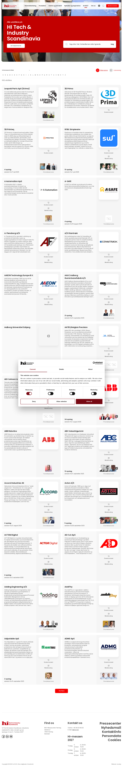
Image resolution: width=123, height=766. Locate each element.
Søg (112, 44)
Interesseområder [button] (8, 70)
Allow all (89, 401)
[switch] (50, 393)
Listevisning (117, 70)
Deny (34, 401)
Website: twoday (116, 764)
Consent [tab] (33, 369)
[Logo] (12, 6)
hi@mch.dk (75, 730)
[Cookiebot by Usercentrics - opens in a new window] (94, 363)
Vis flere (61, 691)
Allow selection (61, 401)
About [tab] (90, 369)
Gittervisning (104, 70)
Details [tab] (61, 369)
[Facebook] (3, 737)
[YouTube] (11, 737)
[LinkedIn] (7, 737)
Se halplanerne (16, 46)
